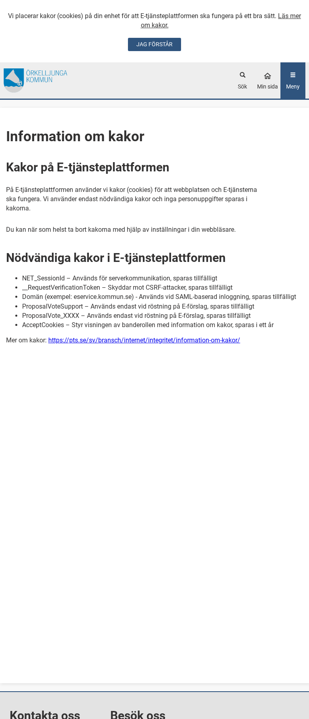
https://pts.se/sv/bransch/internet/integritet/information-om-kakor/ (144, 340)
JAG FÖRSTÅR (154, 44)
